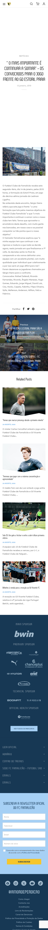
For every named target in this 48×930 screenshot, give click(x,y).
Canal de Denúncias (24, 914)
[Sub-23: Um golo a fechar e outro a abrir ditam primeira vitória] (24, 516)
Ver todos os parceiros (24, 728)
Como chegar (24, 899)
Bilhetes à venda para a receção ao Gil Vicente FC (21, 587)
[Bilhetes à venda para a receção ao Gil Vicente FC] (24, 572)
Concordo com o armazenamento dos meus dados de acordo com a (25, 851)
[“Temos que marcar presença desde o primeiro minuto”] (24, 401)
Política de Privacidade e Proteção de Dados (24, 918)
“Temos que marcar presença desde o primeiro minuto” (23, 420)
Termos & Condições (24, 926)
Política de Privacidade (31, 852)
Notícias (24, 56)
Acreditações (24, 906)
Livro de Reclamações (24, 910)
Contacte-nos (24, 903)
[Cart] (37, 3)
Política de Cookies (24, 922)
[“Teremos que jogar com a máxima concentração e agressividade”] (24, 457)
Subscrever (24, 861)
